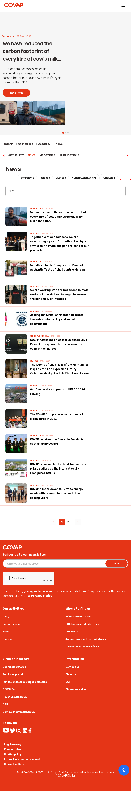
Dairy (6, 616)
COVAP (8, 143)
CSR (68, 682)
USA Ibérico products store (82, 624)
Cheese (7, 639)
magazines (47, 155)
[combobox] (65, 191)
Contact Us (72, 667)
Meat (6, 631)
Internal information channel (22, 759)
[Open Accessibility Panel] (123, 770)
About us (71, 674)
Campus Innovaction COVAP (20, 712)
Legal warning (12, 744)
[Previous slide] (4, 155)
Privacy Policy (12, 749)
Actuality (16, 155)
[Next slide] (127, 155)
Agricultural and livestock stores (86, 639)
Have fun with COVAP (15, 697)
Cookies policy (12, 754)
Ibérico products (13, 624)
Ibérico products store (79, 616)
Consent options (14, 764)
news (31, 155)
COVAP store (73, 631)
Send (117, 564)
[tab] (63, 133)
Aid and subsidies (76, 689)
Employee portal (13, 674)
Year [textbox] (11, 191)
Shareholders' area (14, 667)
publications (69, 155)
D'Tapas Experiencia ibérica (82, 646)
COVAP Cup (9, 689)
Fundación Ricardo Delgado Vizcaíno (25, 682)
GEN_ (6, 704)
